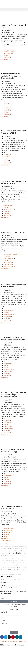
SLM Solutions (14, 572)
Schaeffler (7, 110)
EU (9, 560)
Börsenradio (3, 553)
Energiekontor (8, 429)
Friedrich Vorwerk (9, 51)
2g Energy (7, 155)
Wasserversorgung (10, 266)
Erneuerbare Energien (5, 560)
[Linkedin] (20, 637)
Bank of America (4, 550)
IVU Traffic (25, 565)
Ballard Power (24, 548)
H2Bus (23, 562)
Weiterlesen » (5, 59)
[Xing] (17, 637)
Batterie (8, 550)
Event (12, 560)
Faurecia (6, 106)
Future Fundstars (14, 562)
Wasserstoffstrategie (17, 576)
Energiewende (13, 558)
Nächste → (8, 540)
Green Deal (20, 562)
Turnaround (8, 574)
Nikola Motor (5, 569)
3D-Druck (6, 546)
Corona (8, 555)
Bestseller (12, 550)
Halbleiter (7, 532)
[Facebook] (2, 637)
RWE (1, 572)
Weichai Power (17, 579)
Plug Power (7, 108)
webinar (12, 579)
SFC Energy (7, 481)
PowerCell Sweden (23, 569)
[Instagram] (9, 637)
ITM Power (20, 565)
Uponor (15, 574)
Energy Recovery (9, 258)
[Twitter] (5, 637)
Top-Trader (3, 574)
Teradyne (7, 534)
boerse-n (7, 159)
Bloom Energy (8, 104)
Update (6, 55)
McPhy (9, 567)
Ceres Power (8, 372)
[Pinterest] (13, 637)
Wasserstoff (8, 57)
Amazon (12, 548)
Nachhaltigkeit (8, 53)
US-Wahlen (20, 574)
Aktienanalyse (8, 49)
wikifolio (22, 579)
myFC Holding (13, 567)
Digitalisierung (8, 530)
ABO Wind (7, 157)
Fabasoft (15, 560)
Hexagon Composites (9, 565)
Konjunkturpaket (4, 567)
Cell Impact (25, 553)
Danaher (6, 256)
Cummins (7, 211)
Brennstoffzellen (9, 209)
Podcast (6, 161)
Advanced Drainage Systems (13, 254)
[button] (14, 9)
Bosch (6, 367)
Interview (7, 260)
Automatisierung (9, 528)
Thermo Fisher (8, 264)
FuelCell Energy (7, 562)
